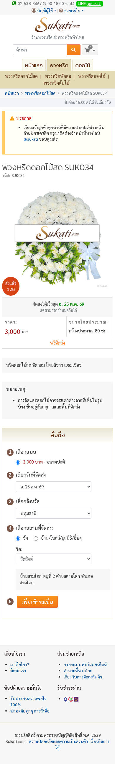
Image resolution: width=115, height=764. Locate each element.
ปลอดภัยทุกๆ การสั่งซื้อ (30, 710)
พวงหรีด (59, 65)
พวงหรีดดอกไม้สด (21, 76)
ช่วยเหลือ (72, 10)
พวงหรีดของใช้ (91, 76)
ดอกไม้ (82, 65)
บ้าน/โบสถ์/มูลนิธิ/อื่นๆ (61, 538)
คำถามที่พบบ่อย (78, 670)
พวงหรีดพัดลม (58, 76)
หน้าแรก (34, 65)
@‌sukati (31, 138)
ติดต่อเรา (18, 670)
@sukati (94, 3)
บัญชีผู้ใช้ (45, 10)
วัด (25, 538)
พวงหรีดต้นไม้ (56, 83)
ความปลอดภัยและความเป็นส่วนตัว (58, 741)
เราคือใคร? (19, 664)
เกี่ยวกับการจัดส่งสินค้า (83, 676)
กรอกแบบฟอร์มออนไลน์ (85, 664)
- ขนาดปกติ (44, 461)
